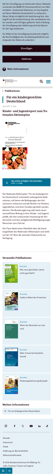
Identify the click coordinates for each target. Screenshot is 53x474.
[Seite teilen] (9, 471)
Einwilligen (26, 48)
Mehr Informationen (18, 68)
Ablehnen (26, 58)
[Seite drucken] (3, 471)
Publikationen (12, 90)
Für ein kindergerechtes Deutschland (24, 411)
